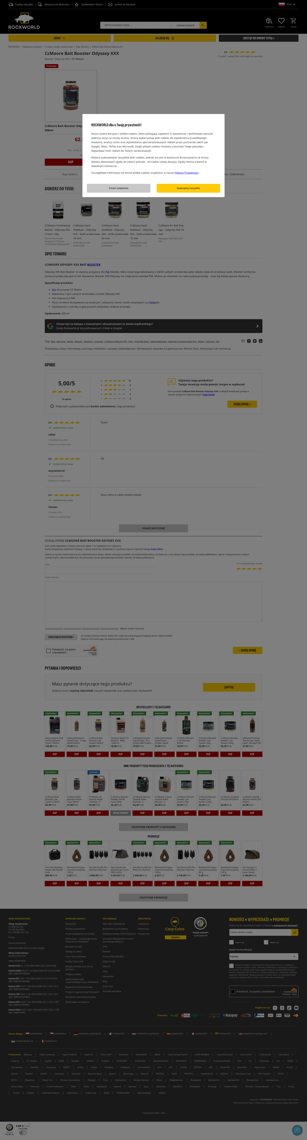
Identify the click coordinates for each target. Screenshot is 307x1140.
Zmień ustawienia (118, 188)
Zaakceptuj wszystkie (188, 188)
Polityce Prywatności (187, 172)
